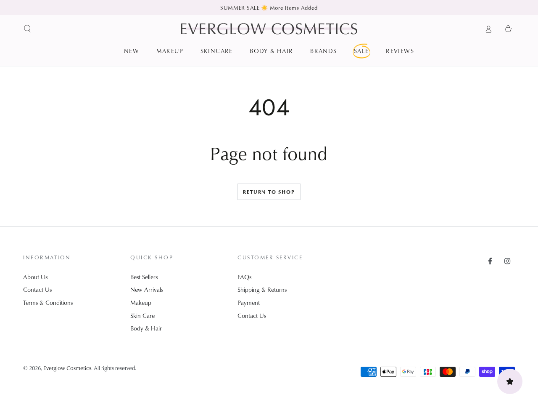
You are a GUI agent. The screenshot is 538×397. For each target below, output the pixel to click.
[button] (27, 28)
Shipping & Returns (262, 289)
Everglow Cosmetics (67, 368)
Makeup (140, 302)
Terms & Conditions (48, 302)
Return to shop (269, 191)
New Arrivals (146, 289)
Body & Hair (146, 328)
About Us (35, 276)
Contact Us (37, 289)
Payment (248, 302)
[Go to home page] (269, 29)
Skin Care (142, 315)
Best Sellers (144, 276)
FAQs (244, 276)
